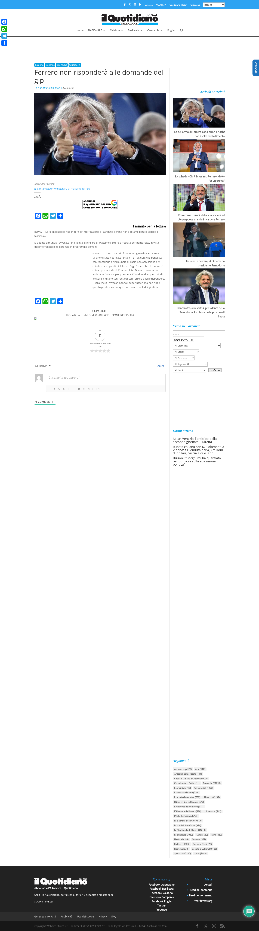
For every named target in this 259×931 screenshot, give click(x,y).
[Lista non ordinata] (74, 389)
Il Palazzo (212, 797)
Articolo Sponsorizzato (188, 773)
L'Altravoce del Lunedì (187, 811)
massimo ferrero (80, 188)
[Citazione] (79, 389)
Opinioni (199, 839)
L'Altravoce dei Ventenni (188, 806)
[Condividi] (4, 43)
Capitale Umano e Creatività (191, 778)
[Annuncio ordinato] (69, 389)
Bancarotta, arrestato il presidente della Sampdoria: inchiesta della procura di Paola (201, 312)
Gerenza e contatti (45, 916)
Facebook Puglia (161, 901)
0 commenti (68, 87)
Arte (200, 769)
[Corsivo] (54, 389)
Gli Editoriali (203, 787)
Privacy (102, 916)
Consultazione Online (186, 783)
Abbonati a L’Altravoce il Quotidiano (56, 888)
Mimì (216, 834)
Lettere (202, 834)
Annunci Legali (183, 769)
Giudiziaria (74, 64)
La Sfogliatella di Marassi (190, 829)
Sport (200, 853)
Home (80, 30)
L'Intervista (213, 811)
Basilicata (133, 30)
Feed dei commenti (200, 895)
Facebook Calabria (161, 893)
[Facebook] (4, 21)
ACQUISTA (161, 5)
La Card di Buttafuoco (187, 825)
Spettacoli (182, 853)
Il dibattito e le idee (186, 792)
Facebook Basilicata (162, 888)
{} (93, 388)
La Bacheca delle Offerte (188, 820)
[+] (98, 388)
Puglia (171, 30)
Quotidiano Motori (178, 5)
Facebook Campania (161, 897)
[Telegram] (4, 35)
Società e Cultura (204, 848)
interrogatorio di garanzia (54, 188)
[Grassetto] (49, 389)
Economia (182, 787)
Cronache (62, 64)
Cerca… (149, 5)
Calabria (115, 30)
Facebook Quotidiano (162, 884)
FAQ (113, 916)
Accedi (161, 365)
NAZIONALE (95, 30)
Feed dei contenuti (201, 890)
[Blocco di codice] (84, 389)
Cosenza (50, 64)
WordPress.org (203, 900)
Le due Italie (183, 834)
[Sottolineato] (59, 389)
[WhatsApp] (4, 28)
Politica (181, 844)
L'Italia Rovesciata (185, 815)
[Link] (89, 389)
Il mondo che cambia (187, 797)
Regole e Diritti (202, 844)
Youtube (162, 909)
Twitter (161, 905)
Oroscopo (195, 5)
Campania (153, 30)
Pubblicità (66, 916)
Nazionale (181, 839)
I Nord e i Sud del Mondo (189, 801)
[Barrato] (64, 389)
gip (36, 188)
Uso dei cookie (85, 916)
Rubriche (181, 848)
